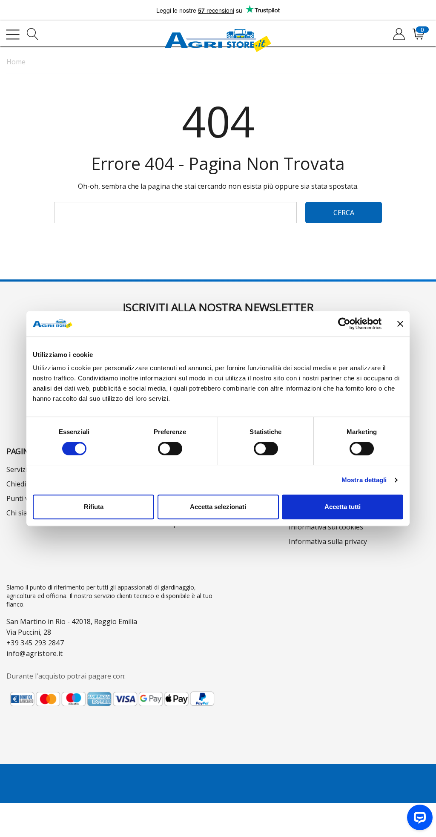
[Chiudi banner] (400, 324)
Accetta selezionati (218, 506)
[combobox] (175, 212)
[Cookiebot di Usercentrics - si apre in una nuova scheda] (344, 323)
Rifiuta (93, 506)
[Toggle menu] (13, 34)
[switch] (170, 448)
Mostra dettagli (364, 479)
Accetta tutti (342, 506)
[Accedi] (398, 34)
